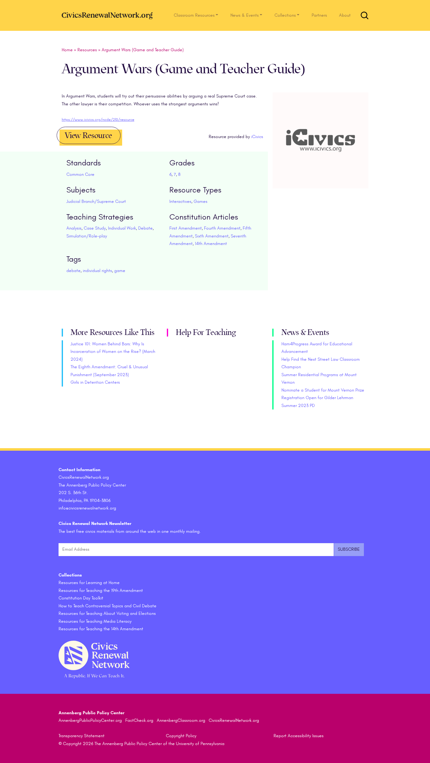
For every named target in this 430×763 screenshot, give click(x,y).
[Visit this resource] (321, 147)
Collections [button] (285, 15)
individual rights (97, 270)
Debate (145, 228)
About (345, 15)
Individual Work (122, 228)
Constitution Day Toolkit (81, 598)
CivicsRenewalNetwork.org (234, 720)
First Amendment (185, 228)
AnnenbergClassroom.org (181, 720)
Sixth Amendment (212, 236)
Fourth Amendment (222, 228)
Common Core (80, 174)
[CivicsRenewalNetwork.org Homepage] (109, 15)
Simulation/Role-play (86, 236)
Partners (319, 15)
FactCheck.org (139, 720)
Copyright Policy (181, 735)
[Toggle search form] (364, 15)
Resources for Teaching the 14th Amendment (101, 629)
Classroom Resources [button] (194, 15)
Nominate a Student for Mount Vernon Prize (322, 390)
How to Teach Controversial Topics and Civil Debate (107, 606)
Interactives (180, 201)
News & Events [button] (244, 15)
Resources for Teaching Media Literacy (95, 621)
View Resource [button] (88, 135)
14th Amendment (211, 243)
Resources (87, 50)
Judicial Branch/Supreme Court (96, 201)
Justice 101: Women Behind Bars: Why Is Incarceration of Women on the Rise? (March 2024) (113, 351)
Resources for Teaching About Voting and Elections (107, 613)
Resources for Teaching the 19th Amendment (101, 590)
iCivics (257, 136)
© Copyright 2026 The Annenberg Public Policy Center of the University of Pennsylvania (141, 743)
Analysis (74, 228)
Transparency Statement (82, 735)
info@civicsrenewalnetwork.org (87, 508)
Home (67, 50)
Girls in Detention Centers (95, 382)
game (119, 270)
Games (200, 201)
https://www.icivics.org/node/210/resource (98, 119)
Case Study (95, 228)
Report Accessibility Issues (299, 735)
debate (73, 270)
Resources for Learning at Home (89, 582)
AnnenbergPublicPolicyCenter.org (90, 720)
